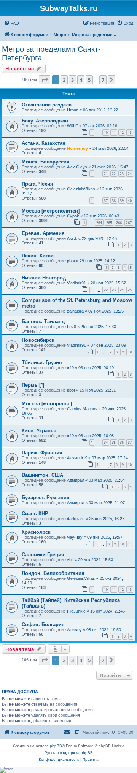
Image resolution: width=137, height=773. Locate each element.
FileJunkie (76, 611)
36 (122, 442)
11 (114, 132)
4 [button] (81, 79)
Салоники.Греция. (44, 554)
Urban (72, 110)
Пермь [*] (33, 385)
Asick (72, 238)
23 (122, 173)
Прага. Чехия (37, 184)
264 (99, 222)
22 (114, 173)
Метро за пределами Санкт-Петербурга (51, 53)
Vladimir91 (76, 283)
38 (114, 200)
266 (119, 222)
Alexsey (74, 629)
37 (106, 200)
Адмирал (75, 480)
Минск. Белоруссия (46, 162)
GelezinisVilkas (81, 189)
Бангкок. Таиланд (43, 321)
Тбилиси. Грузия (42, 362)
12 (122, 132)
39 (122, 200)
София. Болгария (43, 624)
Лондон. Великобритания (53, 573)
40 (130, 200)
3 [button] (72, 79)
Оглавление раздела (47, 105)
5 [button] (89, 79)
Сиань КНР (35, 513)
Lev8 (71, 326)
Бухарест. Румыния (46, 497)
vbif (70, 559)
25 (130, 289)
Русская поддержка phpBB (69, 753)
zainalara (75, 311)
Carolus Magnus (82, 408)
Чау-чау (75, 537)
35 (114, 442)
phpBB (56, 746)
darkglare (75, 518)
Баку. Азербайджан (45, 121)
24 (130, 173)
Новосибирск (38, 340)
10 (106, 132)
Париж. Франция (42, 453)
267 (129, 222)
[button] (44, 79)
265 (109, 222)
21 (106, 173)
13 (130, 132)
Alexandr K (77, 458)
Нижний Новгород (44, 278)
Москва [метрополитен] (51, 211)
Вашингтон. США (42, 475)
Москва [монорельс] (47, 403)
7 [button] (103, 79)
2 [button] (64, 79)
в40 (70, 367)
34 (106, 442)
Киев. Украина (39, 430)
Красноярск (36, 532)
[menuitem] (11, 23)
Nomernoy (77, 148)
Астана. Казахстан (43, 143)
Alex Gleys (77, 167)
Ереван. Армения (43, 233)
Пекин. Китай (38, 256)
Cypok (73, 216)
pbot (71, 261)
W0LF (72, 126)
